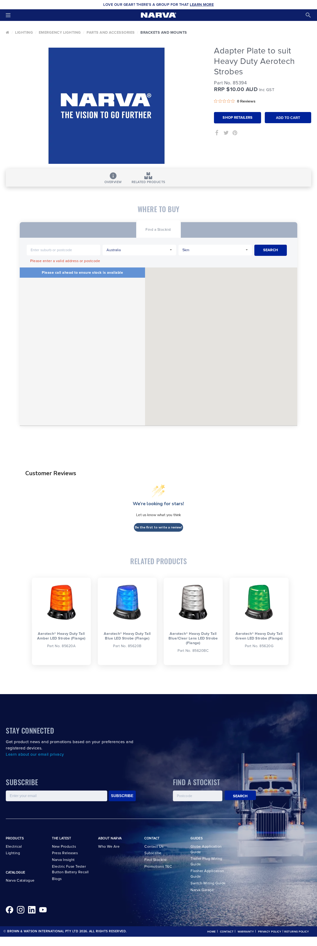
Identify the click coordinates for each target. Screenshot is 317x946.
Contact (227, 931)
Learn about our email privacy (35, 754)
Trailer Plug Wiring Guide (206, 861)
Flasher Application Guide (207, 873)
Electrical (14, 846)
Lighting (24, 32)
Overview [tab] (113, 182)
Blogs (57, 879)
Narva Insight (63, 860)
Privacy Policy (269, 931)
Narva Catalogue (20, 880)
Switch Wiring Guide (208, 883)
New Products (64, 846)
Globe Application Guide (206, 849)
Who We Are (109, 846)
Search (240, 796)
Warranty (246, 931)
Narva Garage (202, 890)
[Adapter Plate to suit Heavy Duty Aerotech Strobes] (106, 106)
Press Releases (65, 853)
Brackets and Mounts (163, 32)
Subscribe (153, 853)
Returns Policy (296, 931)
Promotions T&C (158, 866)
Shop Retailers (237, 117)
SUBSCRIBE (122, 796)
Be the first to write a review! (158, 527)
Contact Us (153, 846)
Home (211, 931)
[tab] (158, 229)
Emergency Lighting (60, 32)
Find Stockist (155, 860)
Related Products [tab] (148, 182)
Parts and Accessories (111, 32)
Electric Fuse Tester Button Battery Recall (70, 869)
